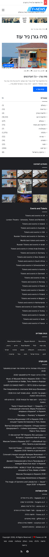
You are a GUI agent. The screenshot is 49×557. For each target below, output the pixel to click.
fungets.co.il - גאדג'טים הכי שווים (32, 502)
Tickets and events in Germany (32, 253)
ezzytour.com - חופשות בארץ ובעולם (31, 523)
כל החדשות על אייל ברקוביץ (33, 3)
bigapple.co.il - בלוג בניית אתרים (33, 498)
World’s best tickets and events (32, 240)
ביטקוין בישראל (38, 152)
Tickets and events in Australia (33, 228)
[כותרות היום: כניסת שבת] (40, 174)
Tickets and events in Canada (33, 315)
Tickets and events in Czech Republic (30, 307)
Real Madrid (25, 345)
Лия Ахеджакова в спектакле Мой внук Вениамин (24, 389)
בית (44, 29)
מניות (42, 136)
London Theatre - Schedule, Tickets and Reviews (25, 220)
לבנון (44, 354)
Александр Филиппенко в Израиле (31, 478)
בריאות (43, 109)
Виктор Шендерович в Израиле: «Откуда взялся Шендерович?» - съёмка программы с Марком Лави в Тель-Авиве (25, 428)
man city (43, 345)
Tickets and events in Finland (33, 294)
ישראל (7, 350)
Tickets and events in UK (35, 216)
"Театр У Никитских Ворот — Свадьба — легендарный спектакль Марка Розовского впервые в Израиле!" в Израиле (27, 408)
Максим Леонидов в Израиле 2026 (31, 474)
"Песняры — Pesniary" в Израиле (32, 415)
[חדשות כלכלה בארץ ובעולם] (24, 20)
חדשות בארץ (41, 113)
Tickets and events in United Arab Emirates (28, 249)
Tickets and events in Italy (34, 278)
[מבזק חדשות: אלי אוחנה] (40, 198)
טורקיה (14, 350)
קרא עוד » (40, 89)
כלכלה (43, 133)
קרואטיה (11, 354)
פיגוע (25, 354)
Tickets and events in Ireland (33, 224)
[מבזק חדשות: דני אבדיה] (24, 198)
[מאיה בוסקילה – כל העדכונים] (9, 174)
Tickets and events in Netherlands (31, 303)
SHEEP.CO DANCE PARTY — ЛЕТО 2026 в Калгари (25, 385)
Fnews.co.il (40, 537)
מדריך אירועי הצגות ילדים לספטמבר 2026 (30, 375)
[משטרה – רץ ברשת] (40, 183)
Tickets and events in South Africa (31, 261)
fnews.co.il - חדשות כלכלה (35, 514)
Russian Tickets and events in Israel (31, 245)
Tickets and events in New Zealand (31, 257)
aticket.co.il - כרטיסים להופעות (33, 527)
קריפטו (43, 148)
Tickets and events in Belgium (33, 298)
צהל (19, 354)
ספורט (43, 140)
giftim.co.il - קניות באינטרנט (34, 519)
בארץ (31, 541)
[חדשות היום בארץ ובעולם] (37, 9)
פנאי (44, 144)
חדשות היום (41, 117)
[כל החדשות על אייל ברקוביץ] (24, 174)
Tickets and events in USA (34, 232)
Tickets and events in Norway (33, 282)
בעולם (43, 105)
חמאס (22, 350)
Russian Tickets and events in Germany (29, 236)
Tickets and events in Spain (34, 319)
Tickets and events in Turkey (33, 311)
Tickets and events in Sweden (33, 290)
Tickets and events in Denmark (33, 274)
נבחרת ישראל (35, 354)
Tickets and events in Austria (33, 269)
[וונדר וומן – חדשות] (9, 183)
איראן (16, 345)
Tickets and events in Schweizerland (30, 265)
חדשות (43, 541)
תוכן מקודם (43, 361)
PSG (34, 345)
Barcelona (42, 341)
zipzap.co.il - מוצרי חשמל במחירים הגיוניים (29, 510)
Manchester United (14, 341)
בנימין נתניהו (42, 350)
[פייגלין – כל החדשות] (24, 186)
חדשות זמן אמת (39, 125)
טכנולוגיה (42, 129)
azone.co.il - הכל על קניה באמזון (33, 506)
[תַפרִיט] (3, 11)
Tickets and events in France (33, 323)
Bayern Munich (29, 341)
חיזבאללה (31, 350)
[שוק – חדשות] (9, 198)
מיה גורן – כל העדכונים (35, 76)
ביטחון (9, 345)
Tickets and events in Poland (33, 286)
